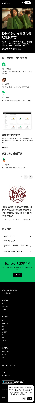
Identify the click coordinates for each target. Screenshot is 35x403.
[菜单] (32, 2)
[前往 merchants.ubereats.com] (6, 2)
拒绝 (24, 399)
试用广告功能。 (16, 49)
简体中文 (6, 372)
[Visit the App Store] (18, 382)
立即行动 (27, 2)
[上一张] (26, 177)
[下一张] (30, 177)
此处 (30, 392)
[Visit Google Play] (7, 382)
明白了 (29, 399)
